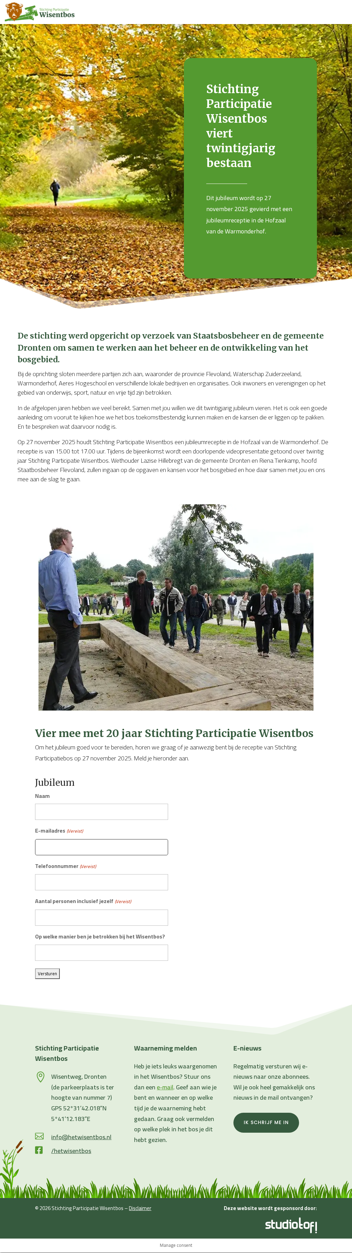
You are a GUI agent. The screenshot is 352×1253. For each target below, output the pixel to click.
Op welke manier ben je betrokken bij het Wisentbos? (100, 936)
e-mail (165, 1087)
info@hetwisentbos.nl (81, 1137)
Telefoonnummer (65, 866)
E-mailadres (58, 830)
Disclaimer (140, 1208)
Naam (42, 796)
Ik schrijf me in (266, 1122)
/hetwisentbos (71, 1150)
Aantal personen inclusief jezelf (83, 901)
